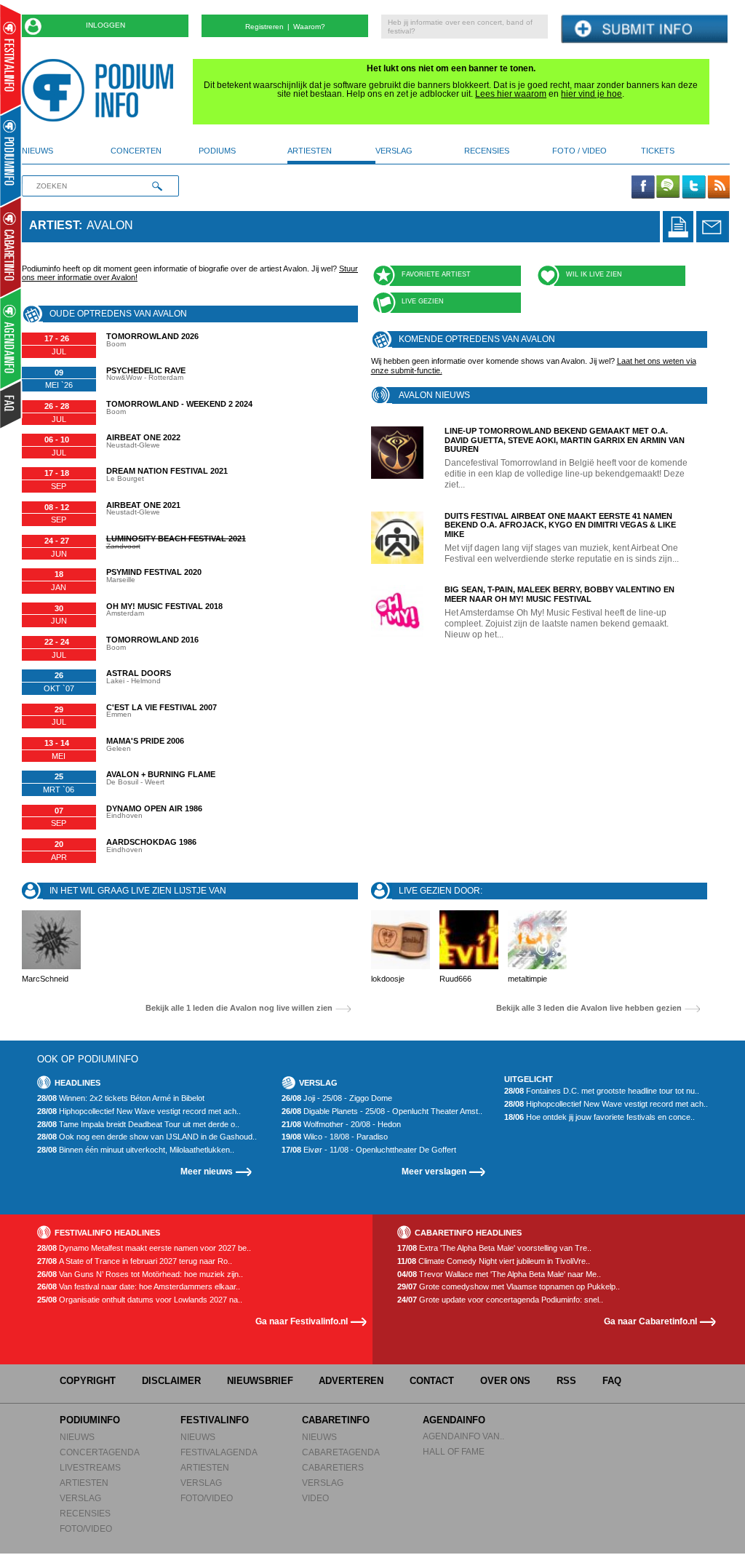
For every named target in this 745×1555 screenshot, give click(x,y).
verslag (394, 150)
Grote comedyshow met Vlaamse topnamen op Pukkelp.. (508, 1287)
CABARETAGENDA (341, 1452)
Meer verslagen (434, 1171)
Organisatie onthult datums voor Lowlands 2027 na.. (139, 1300)
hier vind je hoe (591, 94)
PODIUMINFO (90, 1420)
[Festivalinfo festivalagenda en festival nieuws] (10, 59)
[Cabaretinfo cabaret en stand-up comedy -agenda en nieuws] (10, 247)
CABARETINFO (336, 1420)
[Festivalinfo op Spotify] (668, 187)
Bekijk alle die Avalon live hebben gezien (589, 1008)
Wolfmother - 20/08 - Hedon (341, 1125)
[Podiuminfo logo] (102, 90)
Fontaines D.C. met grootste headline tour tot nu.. (601, 1091)
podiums (217, 150)
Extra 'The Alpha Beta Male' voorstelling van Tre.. (494, 1248)
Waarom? (309, 27)
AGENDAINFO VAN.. (463, 1436)
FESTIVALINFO (214, 1420)
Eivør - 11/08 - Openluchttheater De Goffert (369, 1150)
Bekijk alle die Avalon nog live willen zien (239, 1008)
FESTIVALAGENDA (219, 1452)
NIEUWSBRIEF (260, 1380)
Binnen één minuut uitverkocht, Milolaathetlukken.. (135, 1150)
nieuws (37, 150)
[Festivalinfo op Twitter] (693, 187)
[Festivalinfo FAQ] (11, 404)
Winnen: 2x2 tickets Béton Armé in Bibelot (120, 1098)
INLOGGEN (105, 25)
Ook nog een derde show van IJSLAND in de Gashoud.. (147, 1137)
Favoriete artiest (436, 274)
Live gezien (423, 301)
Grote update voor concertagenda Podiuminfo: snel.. (500, 1300)
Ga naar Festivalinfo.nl (301, 1321)
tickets (657, 150)
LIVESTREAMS (90, 1467)
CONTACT (432, 1380)
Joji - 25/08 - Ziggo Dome (337, 1098)
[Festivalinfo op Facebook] (643, 187)
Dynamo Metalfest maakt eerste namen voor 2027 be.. (144, 1248)
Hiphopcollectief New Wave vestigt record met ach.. (139, 1111)
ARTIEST (54, 225)
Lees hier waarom (510, 94)
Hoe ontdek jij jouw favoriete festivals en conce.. (599, 1117)
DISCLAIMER (171, 1380)
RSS (566, 1380)
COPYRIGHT (88, 1380)
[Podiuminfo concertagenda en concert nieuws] (11, 155)
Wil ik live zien (594, 274)
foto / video (579, 150)
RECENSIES (85, 1513)
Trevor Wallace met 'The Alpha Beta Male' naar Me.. (499, 1274)
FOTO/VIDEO (86, 1528)
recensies (486, 150)
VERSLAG (80, 1498)
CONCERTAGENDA (100, 1452)
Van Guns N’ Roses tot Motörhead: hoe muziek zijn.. (140, 1274)
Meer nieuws (206, 1171)
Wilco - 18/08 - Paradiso (335, 1137)
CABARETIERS (333, 1467)
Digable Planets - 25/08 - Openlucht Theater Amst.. (382, 1111)
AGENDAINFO (454, 1420)
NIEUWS (77, 1436)
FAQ (611, 1380)
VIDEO (315, 1498)
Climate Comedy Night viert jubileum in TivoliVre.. (493, 1261)
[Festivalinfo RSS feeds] (718, 187)
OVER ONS (505, 1380)
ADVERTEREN (351, 1380)
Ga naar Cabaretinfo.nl (650, 1321)
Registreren (264, 27)
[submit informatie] (644, 29)
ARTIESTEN (84, 1482)
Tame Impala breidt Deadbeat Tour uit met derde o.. (138, 1125)
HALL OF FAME (454, 1451)
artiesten (309, 150)
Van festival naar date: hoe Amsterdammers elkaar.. (138, 1287)
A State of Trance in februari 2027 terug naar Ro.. (134, 1261)
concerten (136, 150)
